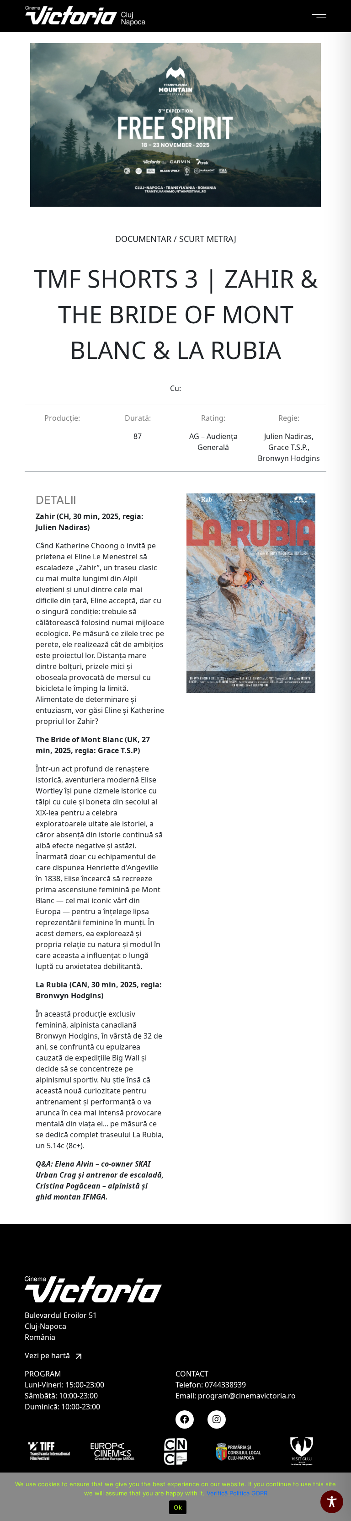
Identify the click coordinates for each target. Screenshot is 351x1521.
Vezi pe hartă (48, 1355)
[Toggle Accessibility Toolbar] (331, 1501)
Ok (178, 1507)
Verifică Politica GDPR (237, 1493)
